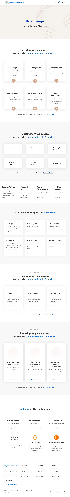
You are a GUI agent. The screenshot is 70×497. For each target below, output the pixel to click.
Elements (33, 26)
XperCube (6, 492)
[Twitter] (50, 491)
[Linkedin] (64, 491)
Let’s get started (48, 172)
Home (25, 26)
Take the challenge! (48, 114)
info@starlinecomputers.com (10, 474)
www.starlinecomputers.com (10, 484)
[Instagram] (59, 491)
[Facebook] (55, 491)
